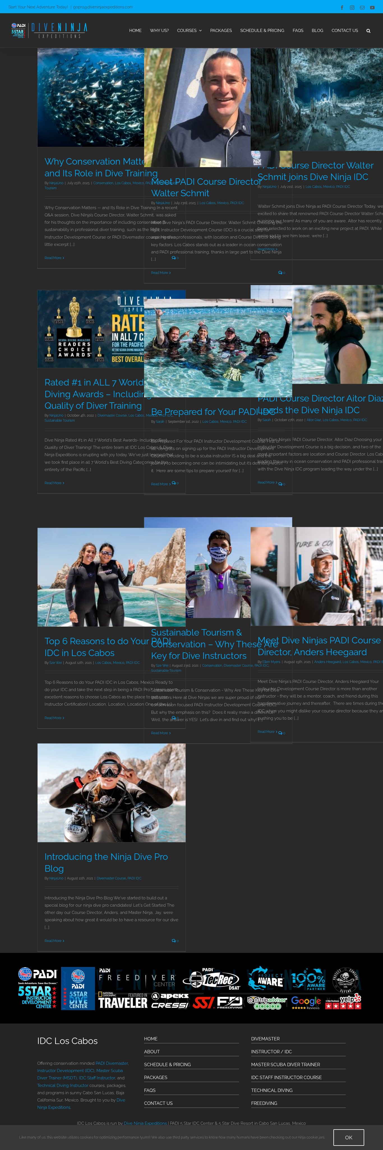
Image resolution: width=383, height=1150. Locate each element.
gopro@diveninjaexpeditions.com (103, 7)
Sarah (160, 422)
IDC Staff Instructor (97, 1077)
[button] (368, 30)
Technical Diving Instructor (62, 1085)
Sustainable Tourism (60, 420)
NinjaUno (56, 183)
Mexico (223, 203)
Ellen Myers (271, 662)
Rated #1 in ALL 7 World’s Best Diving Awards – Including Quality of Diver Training (107, 394)
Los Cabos (123, 183)
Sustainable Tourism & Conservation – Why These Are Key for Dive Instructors (214, 644)
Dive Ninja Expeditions (145, 1123)
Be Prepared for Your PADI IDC (213, 412)
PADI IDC (237, 203)
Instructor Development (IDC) (65, 1070)
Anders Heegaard (327, 662)
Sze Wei (55, 663)
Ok (348, 1137)
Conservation (103, 183)
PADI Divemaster (112, 1063)
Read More (53, 258)
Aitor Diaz (314, 420)
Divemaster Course (112, 415)
